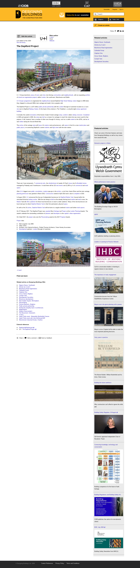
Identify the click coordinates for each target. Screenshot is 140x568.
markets (47, 127)
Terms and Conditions (73, 563)
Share (21, 338)
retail (86, 185)
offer (28, 201)
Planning (77, 211)
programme (27, 101)
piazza (22, 127)
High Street (64, 101)
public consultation (36, 191)
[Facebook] (115, 31)
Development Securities (26, 297)
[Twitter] (117, 31)
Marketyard (29, 327)
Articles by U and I (24, 287)
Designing (32, 282)
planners (48, 213)
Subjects (100, 19)
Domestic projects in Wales (102, 143)
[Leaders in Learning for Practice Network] (108, 263)
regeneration (28, 97)
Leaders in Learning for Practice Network (106, 242)
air (88, 119)
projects (34, 97)
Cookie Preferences (47, 563)
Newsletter (107, 9)
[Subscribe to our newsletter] (74, 17)
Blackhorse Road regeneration (28, 288)
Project (64, 211)
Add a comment (32, 338)
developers (56, 213)
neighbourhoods (68, 95)
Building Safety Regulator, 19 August (105, 412)
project (31, 217)
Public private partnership (26, 306)
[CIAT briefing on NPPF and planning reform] (108, 232)
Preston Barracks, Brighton (27, 304)
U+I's (21, 191)
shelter (21, 121)
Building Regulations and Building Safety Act (107, 494)
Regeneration (23, 309)
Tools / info (115, 19)
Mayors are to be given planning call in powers (108, 304)
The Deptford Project (28, 329)
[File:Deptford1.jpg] (53, 91)
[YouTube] (123, 31)
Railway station (72, 101)
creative (46, 125)
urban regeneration (74, 213)
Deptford (21, 327)
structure (79, 115)
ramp (60, 115)
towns (38, 95)
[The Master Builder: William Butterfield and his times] (108, 371)
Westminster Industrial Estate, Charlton (30, 320)
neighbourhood (46, 101)
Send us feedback (46, 338)
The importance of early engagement (105, 274)
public (18, 127)
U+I (27, 197)
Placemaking (45, 217)
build (52, 199)
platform (33, 201)
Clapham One (23, 292)
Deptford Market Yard (67, 197)
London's (65, 115)
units (44, 183)
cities (44, 95)
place (85, 125)
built (43, 117)
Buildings (39, 282)
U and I (52, 37)
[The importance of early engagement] (108, 293)
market (73, 119)
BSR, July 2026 (99, 527)
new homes (59, 185)
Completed (86, 115)
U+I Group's (20, 101)
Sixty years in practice (101, 337)
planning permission (22, 193)
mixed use (21, 97)
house (40, 125)
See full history (21, 42)
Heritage (56, 211)
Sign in (121, 9)
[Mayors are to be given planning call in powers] (108, 326)
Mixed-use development (26, 299)
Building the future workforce (102, 382)
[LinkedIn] (120, 31)
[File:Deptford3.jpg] (53, 266)
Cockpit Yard (23, 295)
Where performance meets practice (104, 182)
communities (57, 95)
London (43, 97)
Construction (49, 193)
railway (74, 115)
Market (19, 201)
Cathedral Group (24, 290)
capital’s (66, 213)
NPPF (96, 214)
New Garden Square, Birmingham (29, 301)
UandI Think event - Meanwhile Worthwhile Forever (34, 316)
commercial (38, 183)
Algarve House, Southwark (27, 285)
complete (76, 193)
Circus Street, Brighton (26, 294)
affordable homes (81, 183)
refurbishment (52, 183)
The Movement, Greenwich (27, 313)
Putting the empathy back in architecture (31, 308)
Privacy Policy (59, 563)
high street (55, 127)
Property (62, 217)
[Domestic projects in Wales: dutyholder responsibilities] (108, 172)
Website (52, 40)
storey (78, 109)
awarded (48, 211)
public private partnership (46, 107)
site (18, 109)
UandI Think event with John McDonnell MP (32, 318)
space (66, 125)
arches (21, 125)
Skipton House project (25, 311)
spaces (82, 207)
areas (32, 95)
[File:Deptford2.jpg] (53, 179)
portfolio (87, 95)
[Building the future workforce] (108, 401)
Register (115, 9)
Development (23, 229)
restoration (33, 115)
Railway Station (33, 109)
